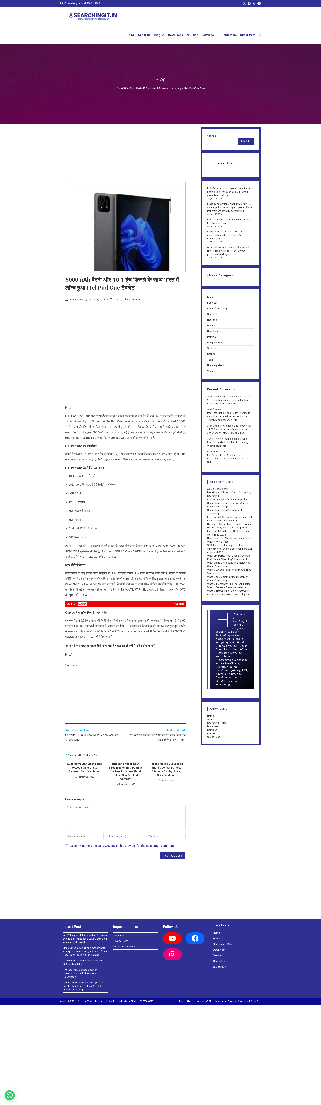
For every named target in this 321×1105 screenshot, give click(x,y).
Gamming (212, 314)
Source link (72, 665)
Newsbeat (213, 331)
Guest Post (213, 737)
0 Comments (134, 299)
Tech (116, 299)
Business (212, 302)
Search (211, 135)
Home (210, 716)
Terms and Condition (124, 946)
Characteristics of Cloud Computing (227, 499)
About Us (212, 719)
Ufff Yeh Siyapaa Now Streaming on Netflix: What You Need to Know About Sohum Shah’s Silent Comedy (125, 771)
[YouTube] (172, 938)
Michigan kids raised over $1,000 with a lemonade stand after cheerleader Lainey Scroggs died (229, 429)
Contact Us (213, 733)
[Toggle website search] (260, 35)
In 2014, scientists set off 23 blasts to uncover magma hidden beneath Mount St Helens (229, 400)
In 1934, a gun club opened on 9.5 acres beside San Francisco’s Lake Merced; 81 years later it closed (229, 192)
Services (212, 730)
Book (210, 297)
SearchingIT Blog (217, 723)
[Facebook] (195, 938)
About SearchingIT (218, 489)
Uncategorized (215, 365)
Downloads (213, 726)
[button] (10, 1095)
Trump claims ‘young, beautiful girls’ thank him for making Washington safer (227, 442)
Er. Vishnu (75, 299)
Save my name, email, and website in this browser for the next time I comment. (122, 845)
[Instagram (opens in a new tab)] (254, 3)
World (210, 371)
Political (211, 337)
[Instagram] (172, 954)
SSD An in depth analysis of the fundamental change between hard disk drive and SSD (229, 549)
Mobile (211, 325)
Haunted (212, 319)
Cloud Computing (217, 308)
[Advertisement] (125, 157)
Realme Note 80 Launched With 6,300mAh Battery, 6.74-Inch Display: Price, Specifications (166, 769)
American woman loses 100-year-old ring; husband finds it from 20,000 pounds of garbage (228, 251)
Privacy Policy (120, 941)
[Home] (116, 88)
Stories (211, 354)
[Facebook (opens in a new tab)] (249, 3)
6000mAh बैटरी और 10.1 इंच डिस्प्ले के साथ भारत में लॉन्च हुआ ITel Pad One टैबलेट (163, 88)
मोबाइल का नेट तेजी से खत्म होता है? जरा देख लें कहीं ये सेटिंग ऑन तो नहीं (116, 645)
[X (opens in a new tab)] (244, 3)
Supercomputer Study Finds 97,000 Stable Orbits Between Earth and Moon (84, 767)
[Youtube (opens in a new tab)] (258, 3)
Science (211, 348)
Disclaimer (119, 935)
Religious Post (215, 342)
